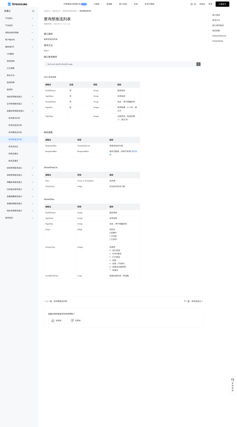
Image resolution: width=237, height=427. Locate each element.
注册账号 (222, 4)
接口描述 (216, 15)
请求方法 (216, 20)
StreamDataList (219, 36)
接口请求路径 (218, 25)
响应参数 (216, 30)
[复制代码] (198, 64)
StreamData (217, 41)
